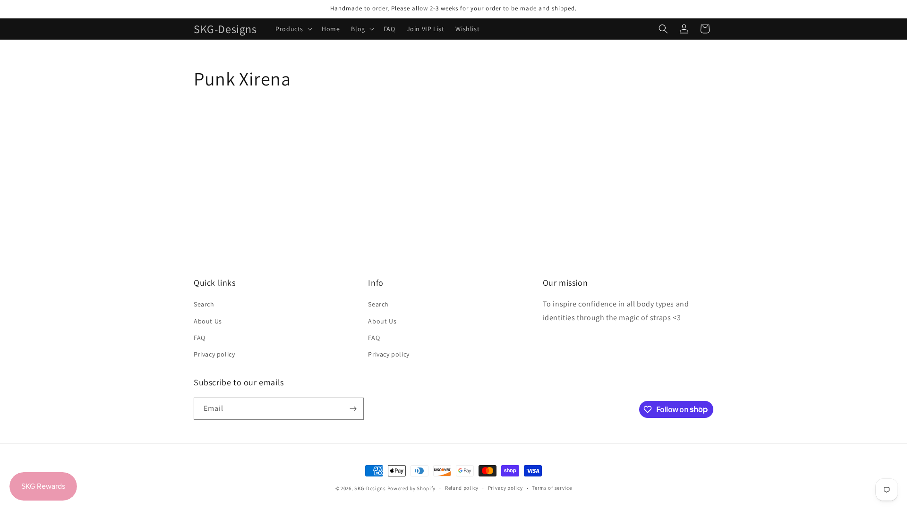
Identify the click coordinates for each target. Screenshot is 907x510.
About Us (208, 321)
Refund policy (462, 487)
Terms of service (552, 487)
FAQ (199, 337)
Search (204, 304)
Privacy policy (214, 354)
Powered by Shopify (411, 488)
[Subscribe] (352, 409)
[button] (293, 29)
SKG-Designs (370, 488)
